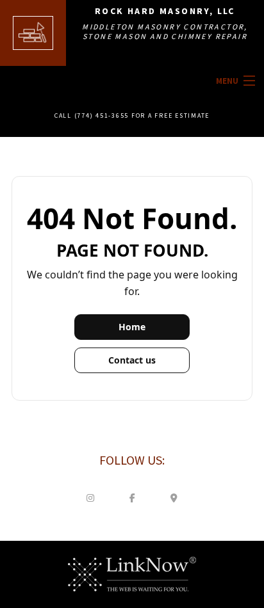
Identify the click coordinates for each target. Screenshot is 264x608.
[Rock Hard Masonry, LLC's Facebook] (132, 497)
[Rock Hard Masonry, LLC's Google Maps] (174, 497)
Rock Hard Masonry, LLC (165, 11)
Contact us (132, 360)
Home (132, 327)
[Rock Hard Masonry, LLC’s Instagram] (90, 497)
